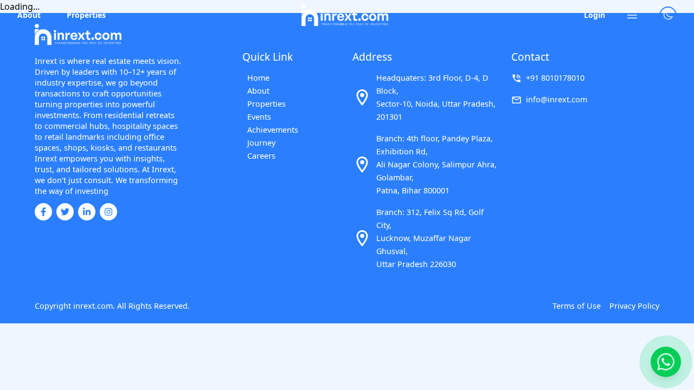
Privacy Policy (634, 306)
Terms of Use (576, 306)
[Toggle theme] (668, 15)
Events (259, 117)
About (29, 15)
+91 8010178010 (555, 78)
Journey (261, 143)
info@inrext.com (556, 99)
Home (258, 78)
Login (594, 15)
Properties (86, 15)
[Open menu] (632, 15)
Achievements (272, 130)
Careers (261, 156)
